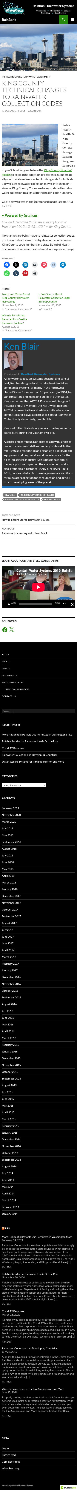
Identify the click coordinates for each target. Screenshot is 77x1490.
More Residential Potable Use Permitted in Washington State (37, 734)
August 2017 (9, 923)
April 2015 (8, 1112)
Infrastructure (12, 76)
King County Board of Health (37, 495)
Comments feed (11, 1461)
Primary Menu (72, 19)
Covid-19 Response (13, 748)
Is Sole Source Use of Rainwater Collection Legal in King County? (54, 297)
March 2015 (9, 1119)
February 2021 (10, 808)
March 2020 (9, 821)
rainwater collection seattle (22, 499)
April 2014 (8, 1193)
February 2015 (10, 1125)
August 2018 (9, 848)
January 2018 (10, 889)
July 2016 (7, 1010)
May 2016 (7, 1024)
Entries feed (9, 1454)
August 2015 (9, 1085)
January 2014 (10, 1213)
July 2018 (7, 855)
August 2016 (9, 1004)
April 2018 (8, 875)
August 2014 (9, 1166)
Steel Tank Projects (17, 689)
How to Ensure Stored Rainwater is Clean (26, 517)
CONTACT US (9, 696)
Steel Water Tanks (12, 682)
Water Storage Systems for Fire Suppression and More (33, 761)
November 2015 (11, 1065)
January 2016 (10, 1051)
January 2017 (10, 970)
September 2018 (11, 841)
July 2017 (7, 929)
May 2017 (7, 943)
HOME (5, 654)
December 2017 (11, 896)
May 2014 (7, 1186)
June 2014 (8, 1179)
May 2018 (7, 869)
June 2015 (8, 1098)
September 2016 (11, 997)
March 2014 (9, 1200)
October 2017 (10, 909)
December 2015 (11, 1058)
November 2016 (11, 983)
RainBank (9, 19)
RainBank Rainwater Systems (40, 374)
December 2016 (11, 977)
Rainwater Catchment (36, 76)
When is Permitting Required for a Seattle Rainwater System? (14, 319)
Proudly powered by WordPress (17, 1485)
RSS (7, 1228)
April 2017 (8, 950)
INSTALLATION (9, 675)
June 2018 (8, 862)
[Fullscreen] (71, 604)
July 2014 (7, 1173)
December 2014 (11, 1139)
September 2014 (11, 1159)
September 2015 (11, 1078)
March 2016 (9, 1038)
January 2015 (10, 1132)
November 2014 (11, 1146)
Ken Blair (35, 110)
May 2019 (7, 835)
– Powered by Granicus (20, 215)
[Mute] (65, 604)
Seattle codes (52, 499)
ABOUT (6, 661)
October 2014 (10, 1152)
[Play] (7, 604)
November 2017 (11, 902)
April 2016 (8, 1031)
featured (10, 495)
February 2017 (10, 963)
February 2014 (10, 1207)
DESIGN (6, 668)
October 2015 (10, 1071)
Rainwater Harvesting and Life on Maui (24, 531)
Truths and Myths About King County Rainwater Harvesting (16, 297)
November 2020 (11, 814)
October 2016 (10, 990)
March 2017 (9, 956)
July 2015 (7, 1092)
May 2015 (7, 1105)
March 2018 (9, 882)
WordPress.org (10, 1468)
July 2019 (7, 828)
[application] (38, 587)
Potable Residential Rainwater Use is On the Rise (30, 741)
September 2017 (11, 916)
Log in (5, 1448)
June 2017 (8, 936)
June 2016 (8, 1017)
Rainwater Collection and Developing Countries (29, 754)
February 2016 (10, 1044)
